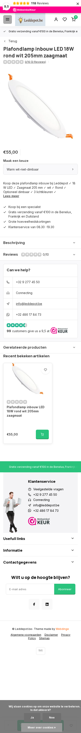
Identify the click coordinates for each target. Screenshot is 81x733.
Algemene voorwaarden (26, 634)
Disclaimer (51, 634)
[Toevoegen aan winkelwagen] (42, 434)
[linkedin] (47, 604)
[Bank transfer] (40, 651)
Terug (12, 41)
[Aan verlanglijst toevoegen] (45, 369)
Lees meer (11, 196)
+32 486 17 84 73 (28, 314)
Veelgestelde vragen (48, 489)
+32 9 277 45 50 (28, 282)
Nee (52, 717)
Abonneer (64, 589)
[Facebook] (34, 604)
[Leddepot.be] (30, 19)
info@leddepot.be (29, 304)
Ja (32, 717)
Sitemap (44, 638)
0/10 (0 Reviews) (35, 61)
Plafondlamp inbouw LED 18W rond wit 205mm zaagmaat (25, 411)
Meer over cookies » (42, 727)
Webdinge (62, 629)
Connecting (24, 293)
